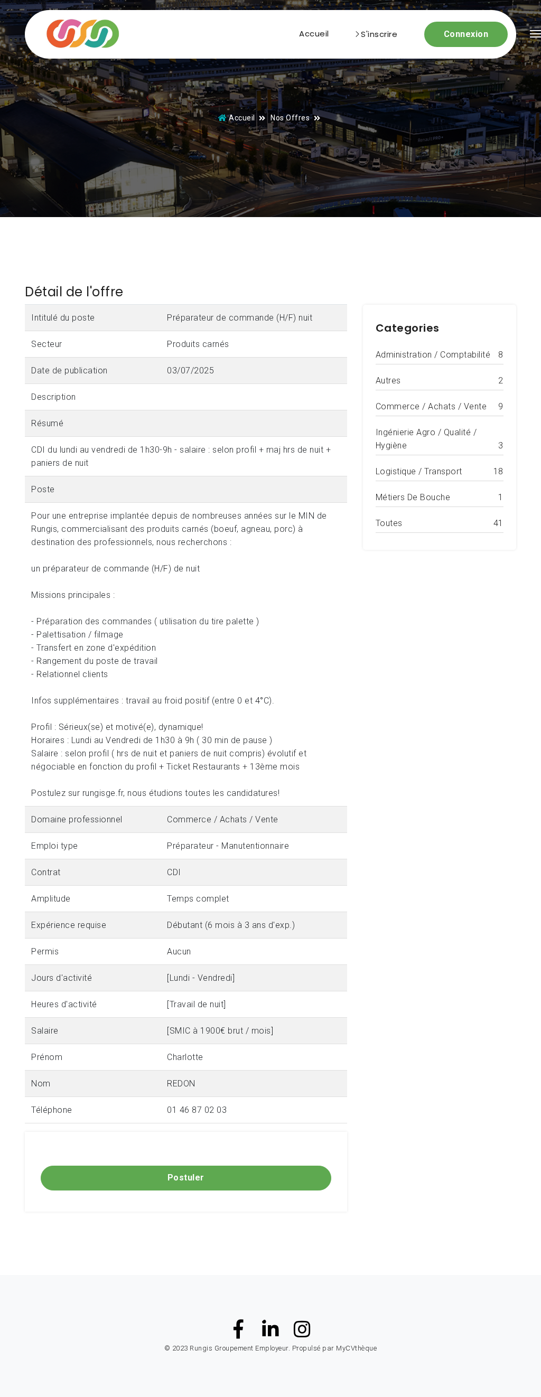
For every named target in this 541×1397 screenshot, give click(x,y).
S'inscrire (379, 34)
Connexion (466, 34)
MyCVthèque (356, 1348)
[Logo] (78, 34)
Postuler (185, 1178)
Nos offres (290, 118)
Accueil (314, 33)
